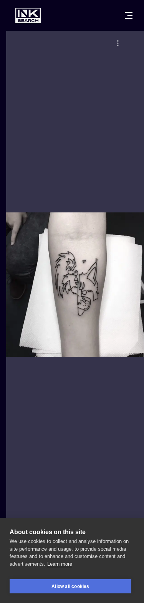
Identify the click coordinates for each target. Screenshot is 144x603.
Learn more (59, 564)
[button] (118, 43)
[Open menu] (128, 15)
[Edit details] (118, 43)
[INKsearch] (28, 15)
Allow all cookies (70, 586)
